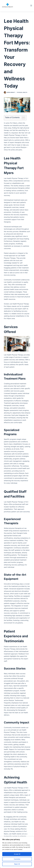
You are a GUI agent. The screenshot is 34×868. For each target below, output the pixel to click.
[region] (17, 852)
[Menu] (31, 5)
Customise (17, 859)
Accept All (17, 854)
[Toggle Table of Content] (22, 117)
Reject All (17, 864)
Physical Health (22, 92)
